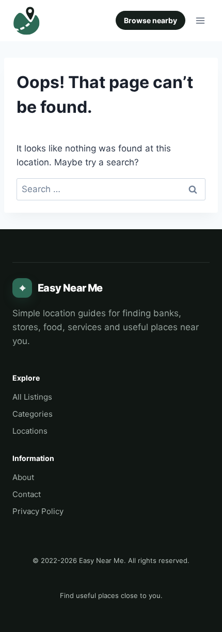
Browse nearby (150, 20)
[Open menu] (200, 20)
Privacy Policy (38, 511)
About (23, 477)
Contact (26, 494)
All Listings (32, 397)
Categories (32, 414)
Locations (29, 431)
